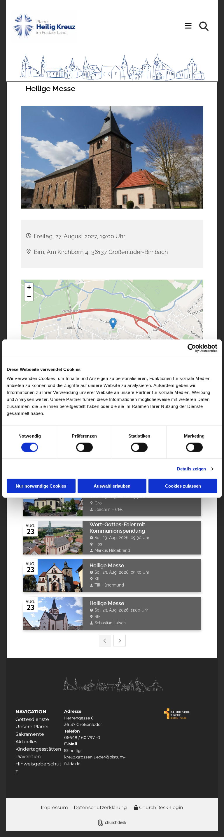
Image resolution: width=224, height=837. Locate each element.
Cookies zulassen (183, 486)
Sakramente (30, 734)
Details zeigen (191, 468)
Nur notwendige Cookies (41, 486)
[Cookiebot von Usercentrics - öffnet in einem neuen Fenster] (191, 348)
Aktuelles (26, 741)
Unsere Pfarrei (31, 726)
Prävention (28, 756)
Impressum (54, 807)
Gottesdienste (32, 719)
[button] (143, 26)
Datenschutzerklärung (100, 807)
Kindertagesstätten (38, 749)
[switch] (84, 447)
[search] (204, 26)
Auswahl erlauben (112, 486)
